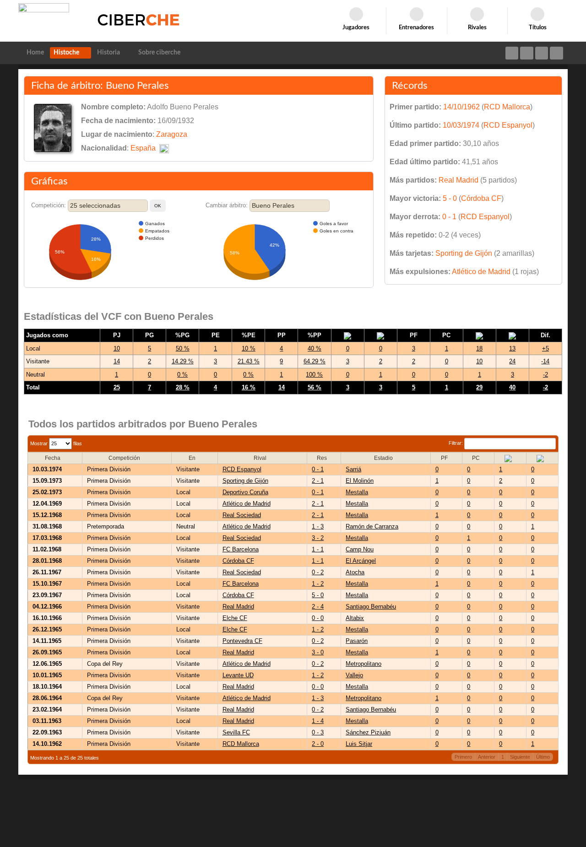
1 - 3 (318, 526)
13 (512, 348)
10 (117, 348)
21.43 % (249, 361)
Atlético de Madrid (481, 271)
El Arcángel (361, 560)
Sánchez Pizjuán (368, 732)
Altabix (355, 618)
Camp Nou (360, 549)
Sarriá (353, 469)
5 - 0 (450, 198)
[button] (158, 206)
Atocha (355, 572)
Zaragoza (171, 134)
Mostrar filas (56, 443)
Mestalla (357, 492)
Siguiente (520, 757)
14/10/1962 (461, 107)
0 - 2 (318, 572)
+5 (545, 348)
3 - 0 (318, 652)
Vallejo (354, 675)
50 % (183, 348)
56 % (314, 387)
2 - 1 (318, 480)
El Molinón (360, 480)
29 (479, 387)
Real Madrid (458, 180)
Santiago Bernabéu (371, 606)
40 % (314, 348)
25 (117, 387)
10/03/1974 (461, 125)
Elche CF (234, 618)
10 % (248, 348)
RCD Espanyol (507, 125)
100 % (314, 374)
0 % (182, 374)
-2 (545, 374)
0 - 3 (318, 732)
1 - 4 (318, 721)
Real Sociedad (241, 515)
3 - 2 (318, 537)
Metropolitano (363, 663)
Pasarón (357, 640)
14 (117, 361)
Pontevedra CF (242, 640)
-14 (545, 361)
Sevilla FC (236, 732)
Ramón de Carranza (372, 526)
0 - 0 (318, 618)
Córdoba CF (481, 198)
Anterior (486, 757)
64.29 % (315, 361)
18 (479, 348)
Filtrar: (456, 443)
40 (512, 387)
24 (512, 361)
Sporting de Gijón (463, 253)
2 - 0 (318, 743)
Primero (463, 757)
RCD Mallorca (507, 107)
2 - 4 (318, 606)
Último (543, 757)
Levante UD (238, 675)
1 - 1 (318, 549)
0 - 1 (449, 217)
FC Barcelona (240, 549)
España (143, 148)
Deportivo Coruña (245, 492)
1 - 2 (318, 583)
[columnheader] (55, 458)
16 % (248, 387)
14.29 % (183, 361)
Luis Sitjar (359, 743)
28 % (183, 387)
